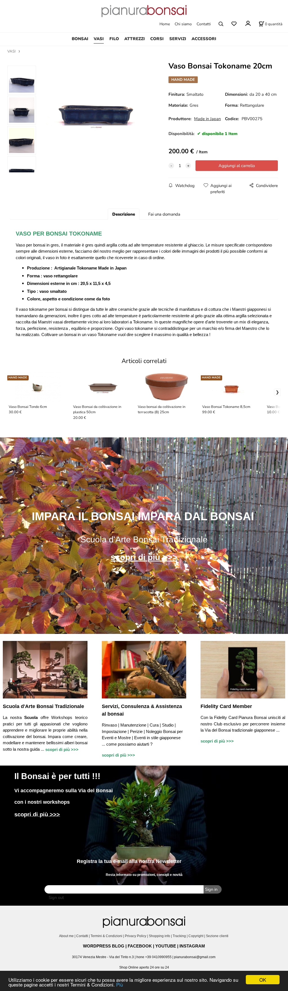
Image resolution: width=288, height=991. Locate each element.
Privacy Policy (135, 936)
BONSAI (80, 39)
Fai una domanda (164, 214)
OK (262, 979)
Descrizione (123, 214)
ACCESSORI (204, 39)
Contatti (204, 24)
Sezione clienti (217, 936)
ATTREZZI (134, 39)
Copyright (195, 936)
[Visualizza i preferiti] (234, 24)
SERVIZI (177, 39)
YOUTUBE (165, 946)
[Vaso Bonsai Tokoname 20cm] (97, 121)
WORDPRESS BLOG (103, 946)
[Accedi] (247, 23)
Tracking (179, 936)
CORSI (157, 39)
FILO (114, 39)
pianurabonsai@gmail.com (194, 957)
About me (66, 936)
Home (164, 24)
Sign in (211, 889)
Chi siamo (183, 24)
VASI (99, 39)
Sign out (56, 897)
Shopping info (159, 936)
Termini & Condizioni (106, 936)
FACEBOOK (140, 946)
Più (119, 984)
